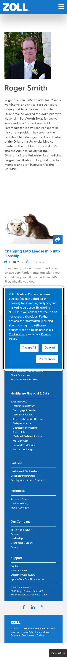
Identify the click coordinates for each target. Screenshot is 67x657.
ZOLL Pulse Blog (19, 503)
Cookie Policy (18, 334)
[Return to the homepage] (16, 7)
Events (14, 547)
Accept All (29, 347)
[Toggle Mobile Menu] (61, 7)
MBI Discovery (20, 440)
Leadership (17, 538)
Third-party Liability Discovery (29, 419)
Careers (15, 534)
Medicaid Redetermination (27, 436)
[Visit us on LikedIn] (33, 608)
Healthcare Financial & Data (30, 393)
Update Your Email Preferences (27, 579)
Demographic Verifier (24, 410)
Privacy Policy (27, 631)
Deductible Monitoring (25, 427)
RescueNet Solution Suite (24, 379)
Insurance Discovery (24, 405)
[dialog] (33, 328)
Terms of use (42, 631)
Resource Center (20, 499)
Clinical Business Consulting (28, 370)
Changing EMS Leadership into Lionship (32, 253)
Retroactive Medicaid (24, 445)
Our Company (20, 521)
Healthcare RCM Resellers (25, 471)
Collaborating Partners (23, 475)
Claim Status (20, 432)
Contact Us (17, 566)
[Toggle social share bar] (58, 239)
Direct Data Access (20, 375)
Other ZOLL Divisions (22, 542)
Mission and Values (21, 529)
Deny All (50, 347)
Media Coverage (20, 507)
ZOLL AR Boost (19, 401)
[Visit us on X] (42, 608)
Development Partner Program (27, 480)
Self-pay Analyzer (22, 423)
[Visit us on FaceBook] (24, 608)
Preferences (47, 359)
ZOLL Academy (19, 570)
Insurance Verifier (22, 414)
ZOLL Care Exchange (22, 449)
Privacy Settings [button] (58, 653)
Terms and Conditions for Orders (27, 635)
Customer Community (23, 574)
